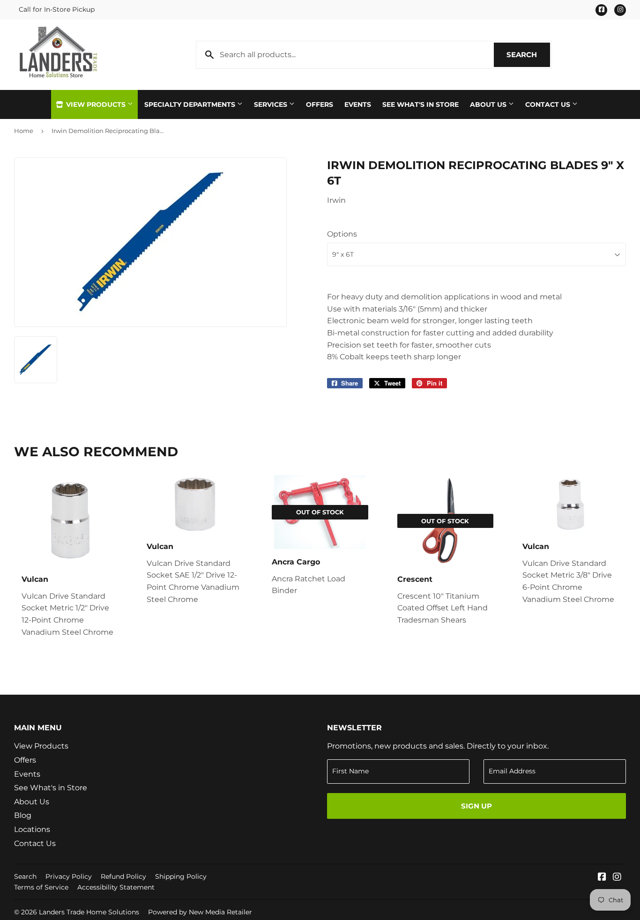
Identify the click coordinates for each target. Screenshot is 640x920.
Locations (32, 829)
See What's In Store (420, 104)
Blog (22, 815)
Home (23, 130)
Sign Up (476, 805)
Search (528, 54)
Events (357, 104)
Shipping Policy (181, 876)
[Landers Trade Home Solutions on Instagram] (617, 877)
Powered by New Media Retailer (200, 912)
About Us (489, 104)
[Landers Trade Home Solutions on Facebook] (602, 877)
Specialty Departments (190, 104)
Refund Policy (123, 876)
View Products (95, 104)
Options (342, 234)
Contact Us (548, 104)
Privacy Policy (68, 876)
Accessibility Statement (116, 887)
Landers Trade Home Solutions (89, 912)
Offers (319, 104)
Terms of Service (41, 887)
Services (271, 104)
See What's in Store (50, 787)
